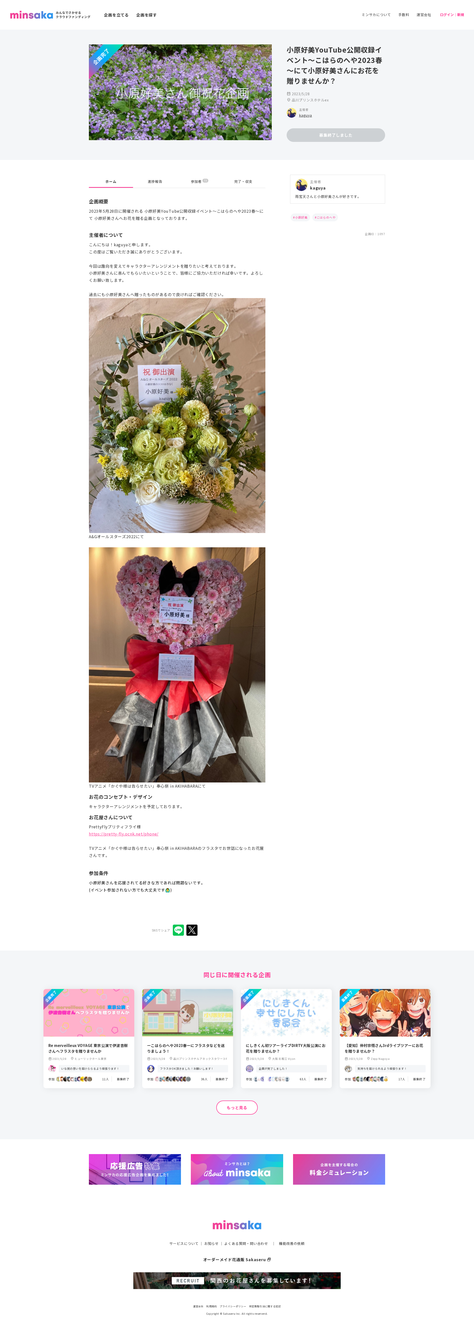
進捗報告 (155, 181)
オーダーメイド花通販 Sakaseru (237, 1259)
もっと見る (237, 1107)
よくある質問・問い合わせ (246, 1243)
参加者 (199, 181)
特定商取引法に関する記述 (265, 1306)
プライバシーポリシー (233, 1306)
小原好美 (301, 217)
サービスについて (183, 1243)
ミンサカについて (376, 14)
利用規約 (211, 1306)
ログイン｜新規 (452, 14)
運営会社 (424, 14)
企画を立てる (116, 15)
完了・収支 (243, 181)
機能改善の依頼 (292, 1243)
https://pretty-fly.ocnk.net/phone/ (123, 834)
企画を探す (146, 15)
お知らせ (211, 1243)
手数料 (403, 14)
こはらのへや (326, 217)
